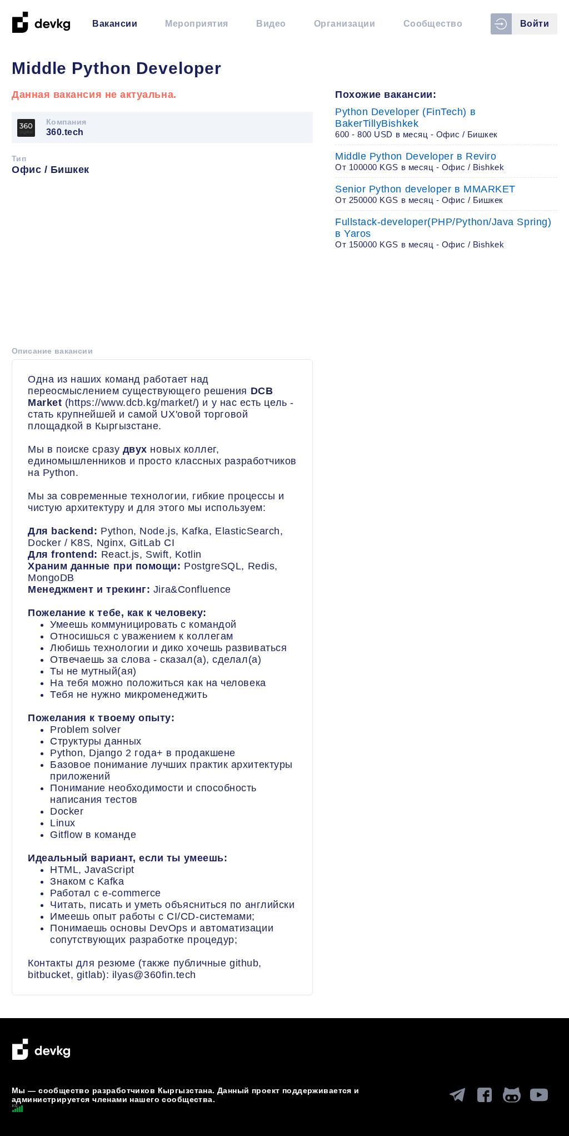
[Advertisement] (162, 265)
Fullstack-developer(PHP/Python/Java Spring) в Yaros (443, 232)
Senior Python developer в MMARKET (425, 194)
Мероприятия (196, 23)
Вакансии (114, 23)
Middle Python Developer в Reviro (420, 161)
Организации (344, 23)
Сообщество (433, 23)
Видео (271, 23)
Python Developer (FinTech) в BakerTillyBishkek (416, 122)
